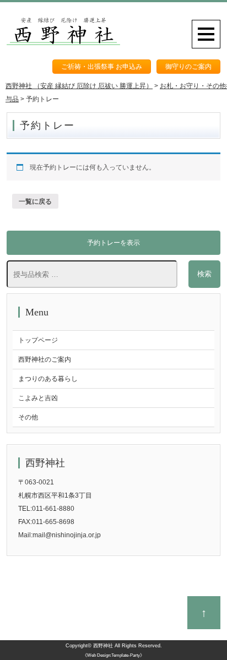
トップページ (38, 340)
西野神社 (103, 645)
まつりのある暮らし (48, 379)
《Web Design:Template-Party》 (113, 655)
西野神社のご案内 (44, 359)
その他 (28, 417)
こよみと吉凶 (38, 398)
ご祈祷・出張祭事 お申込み (101, 66)
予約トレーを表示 (113, 243)
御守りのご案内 (188, 66)
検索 (204, 274)
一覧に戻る (35, 201)
